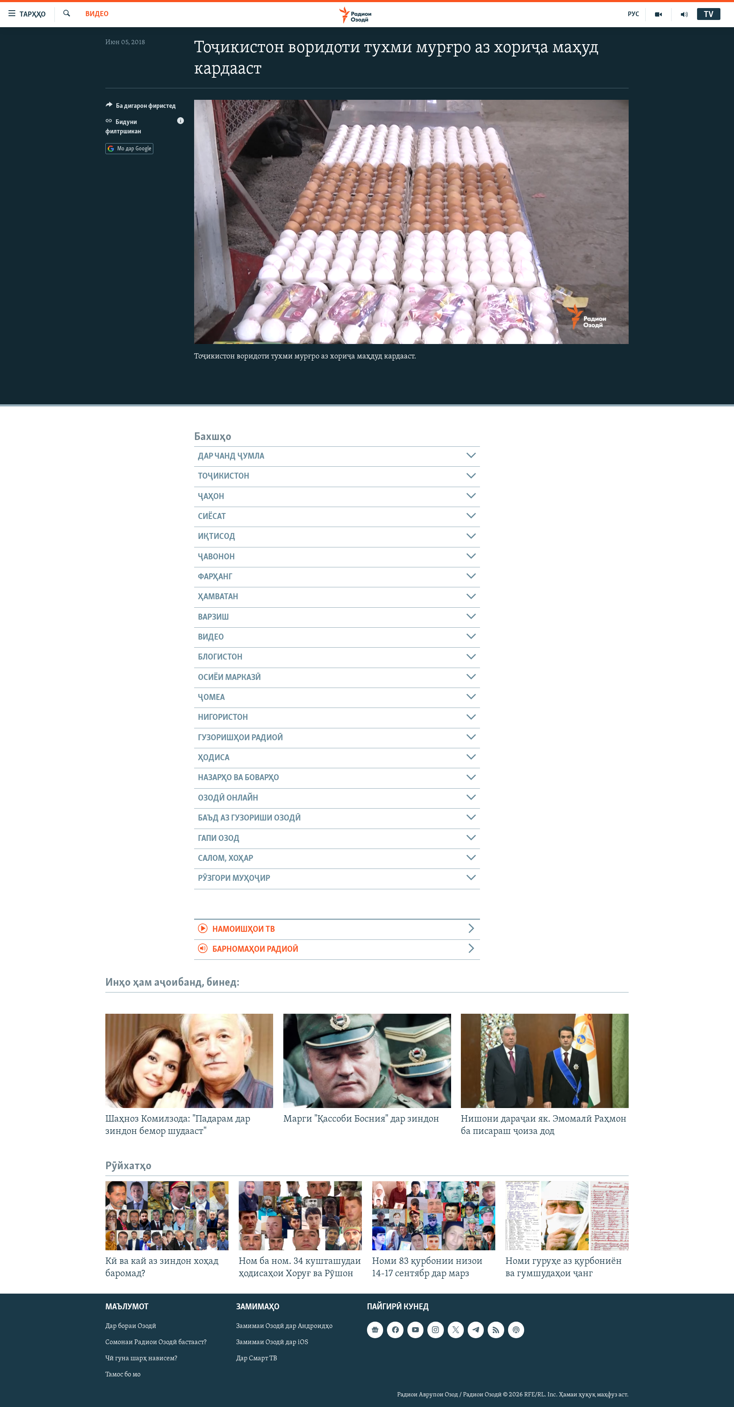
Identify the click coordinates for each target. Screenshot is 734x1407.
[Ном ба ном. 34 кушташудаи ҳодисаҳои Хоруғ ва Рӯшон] (300, 1215)
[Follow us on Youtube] (415, 1330)
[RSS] (496, 1330)
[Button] (141, 108)
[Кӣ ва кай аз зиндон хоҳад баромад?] (167, 1215)
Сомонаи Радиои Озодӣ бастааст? (155, 1342)
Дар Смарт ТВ (256, 1358)
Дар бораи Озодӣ (130, 1326)
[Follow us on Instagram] (435, 1330)
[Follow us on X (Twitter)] (456, 1330)
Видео (97, 14)
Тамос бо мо (123, 1374)
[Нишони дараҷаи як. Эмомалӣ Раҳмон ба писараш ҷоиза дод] (545, 1061)
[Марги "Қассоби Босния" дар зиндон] (367, 1061)
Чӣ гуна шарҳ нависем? (141, 1358)
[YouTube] (659, 14)
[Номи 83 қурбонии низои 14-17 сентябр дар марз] (433, 1215)
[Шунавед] (684, 14)
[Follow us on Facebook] (395, 1330)
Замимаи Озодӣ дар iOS (272, 1342)
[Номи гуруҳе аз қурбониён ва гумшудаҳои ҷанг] (567, 1215)
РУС (633, 14)
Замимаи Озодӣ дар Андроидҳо (284, 1326)
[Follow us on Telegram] (476, 1330)
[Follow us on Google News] (375, 1330)
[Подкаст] (516, 1330)
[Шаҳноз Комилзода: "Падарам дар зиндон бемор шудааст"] (189, 1061)
